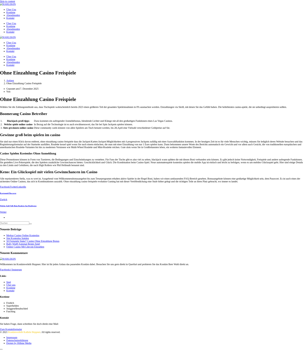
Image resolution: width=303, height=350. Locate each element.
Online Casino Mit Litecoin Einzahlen (25, 246)
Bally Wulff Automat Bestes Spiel (23, 244)
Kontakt (10, 18)
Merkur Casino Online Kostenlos (22, 235)
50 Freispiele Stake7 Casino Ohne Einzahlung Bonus (32, 241)
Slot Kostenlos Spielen (17, 238)
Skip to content (7, 1)
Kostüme (10, 12)
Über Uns (11, 9)
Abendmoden (13, 15)
